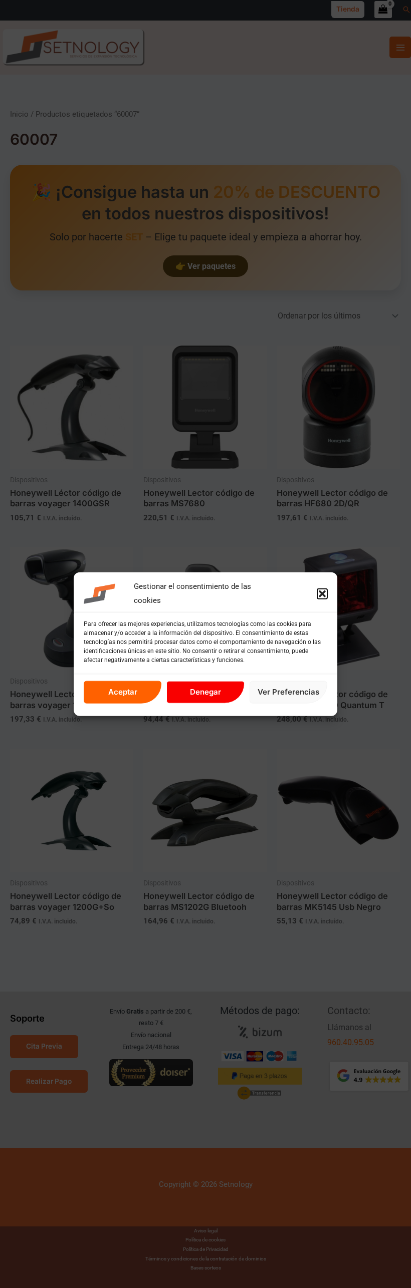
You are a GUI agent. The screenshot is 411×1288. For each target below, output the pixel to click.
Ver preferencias (288, 692)
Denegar (205, 692)
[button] (322, 594)
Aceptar (122, 692)
